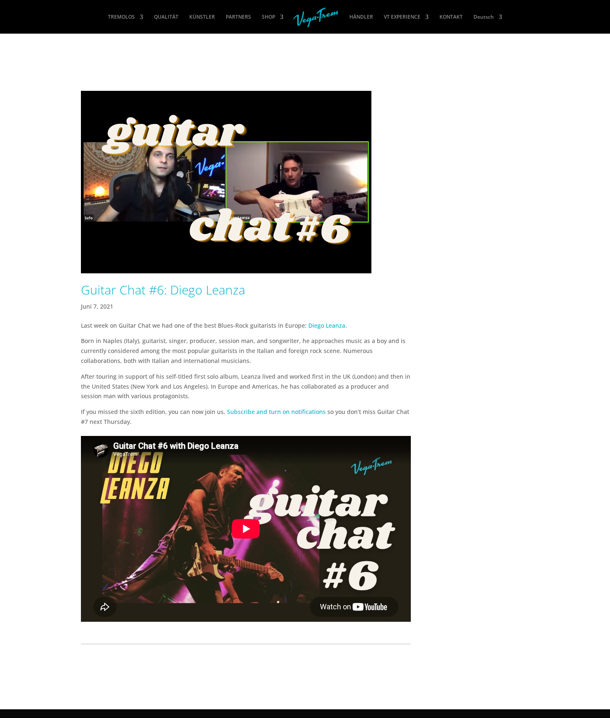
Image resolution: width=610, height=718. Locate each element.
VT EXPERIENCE (402, 17)
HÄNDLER (361, 17)
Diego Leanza (326, 325)
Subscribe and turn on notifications (276, 412)
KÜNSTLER (202, 17)
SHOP (268, 17)
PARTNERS (238, 17)
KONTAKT (451, 17)
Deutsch (483, 17)
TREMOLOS (121, 17)
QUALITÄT (166, 17)
